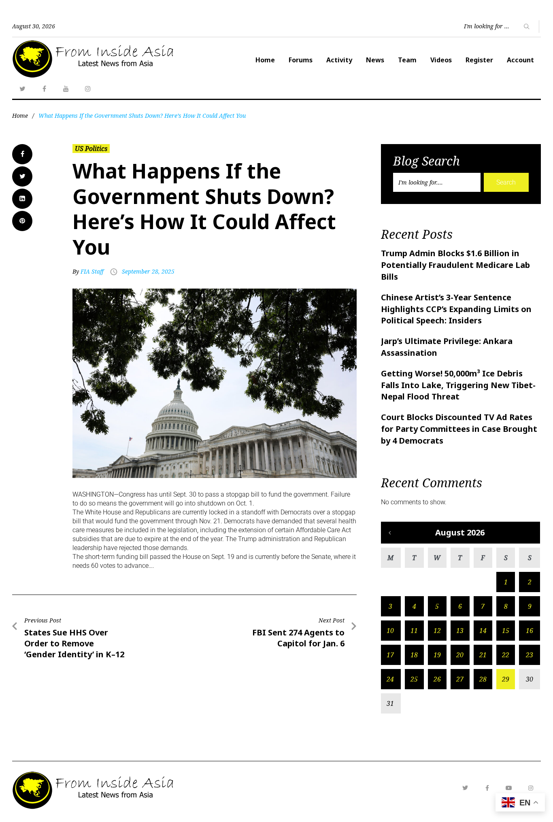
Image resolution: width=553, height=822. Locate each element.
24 (390, 679)
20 (460, 654)
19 (437, 654)
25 (414, 679)
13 (460, 630)
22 (505, 654)
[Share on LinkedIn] (22, 199)
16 (529, 630)
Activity (339, 59)
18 (414, 654)
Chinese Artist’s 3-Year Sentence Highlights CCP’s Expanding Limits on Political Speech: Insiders (456, 309)
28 (483, 679)
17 (390, 654)
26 (437, 679)
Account (520, 59)
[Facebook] (44, 89)
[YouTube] (66, 89)
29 (505, 679)
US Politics (91, 148)
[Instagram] (88, 89)
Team (407, 59)
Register (479, 59)
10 (390, 630)
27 (460, 679)
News (375, 59)
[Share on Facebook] (22, 154)
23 (529, 654)
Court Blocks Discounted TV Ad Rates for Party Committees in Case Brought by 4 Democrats (459, 429)
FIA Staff (92, 271)
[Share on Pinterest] (22, 221)
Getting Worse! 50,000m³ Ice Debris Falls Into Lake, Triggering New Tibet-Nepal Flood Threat (458, 385)
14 (483, 630)
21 (483, 654)
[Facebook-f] (487, 788)
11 (414, 630)
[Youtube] (509, 788)
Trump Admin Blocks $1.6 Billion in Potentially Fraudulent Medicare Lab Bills (455, 265)
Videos (441, 59)
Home (265, 59)
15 (505, 630)
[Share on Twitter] (22, 176)
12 (437, 630)
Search (506, 182)
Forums (301, 59)
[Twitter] (22, 89)
